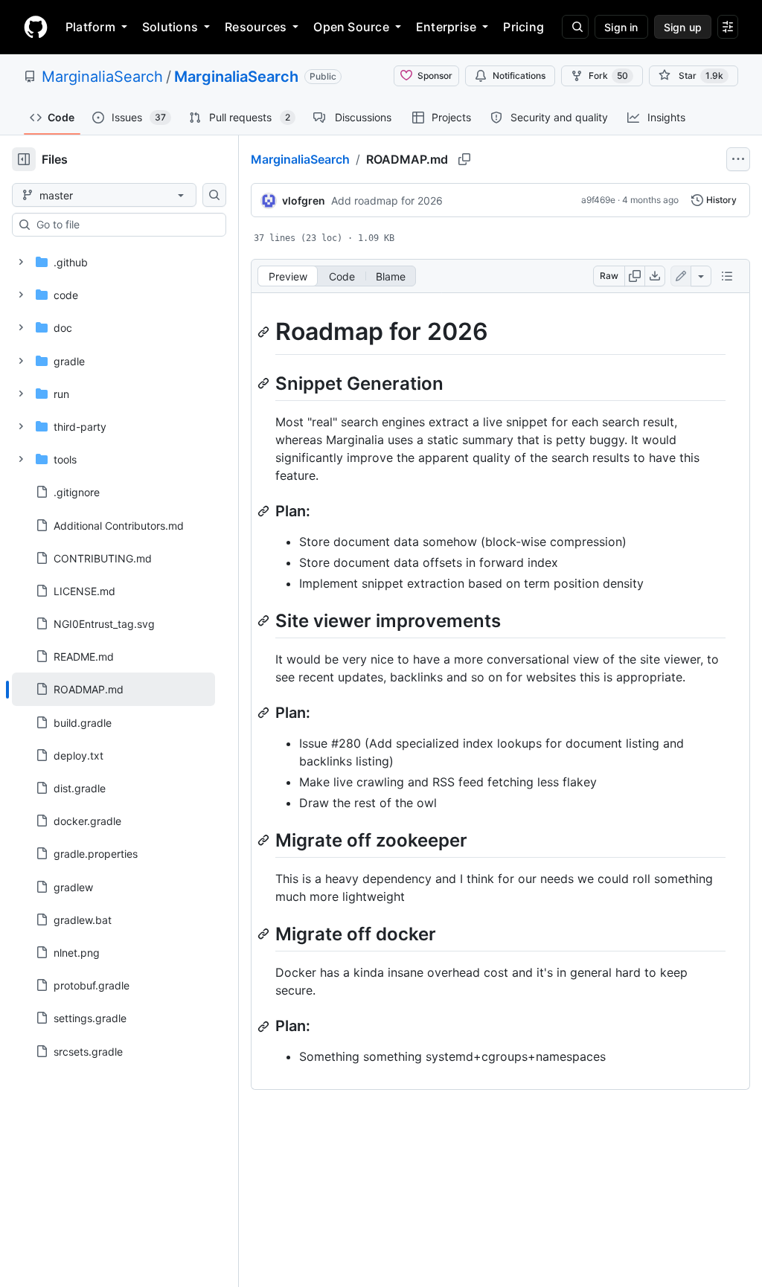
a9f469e (598, 199)
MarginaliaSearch (102, 77)
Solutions (170, 26)
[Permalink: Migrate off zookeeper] (264, 839)
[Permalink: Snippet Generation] (264, 383)
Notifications (519, 75)
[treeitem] (113, 689)
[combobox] (125, 225)
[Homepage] (36, 27)
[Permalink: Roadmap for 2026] (264, 331)
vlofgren (303, 200)
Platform (90, 26)
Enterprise (446, 26)
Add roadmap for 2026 (387, 200)
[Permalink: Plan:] (264, 511)
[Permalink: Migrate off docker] (264, 933)
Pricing (523, 26)
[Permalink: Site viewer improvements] (264, 620)
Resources (255, 26)
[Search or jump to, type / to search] (575, 27)
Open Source (351, 26)
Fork (608, 75)
